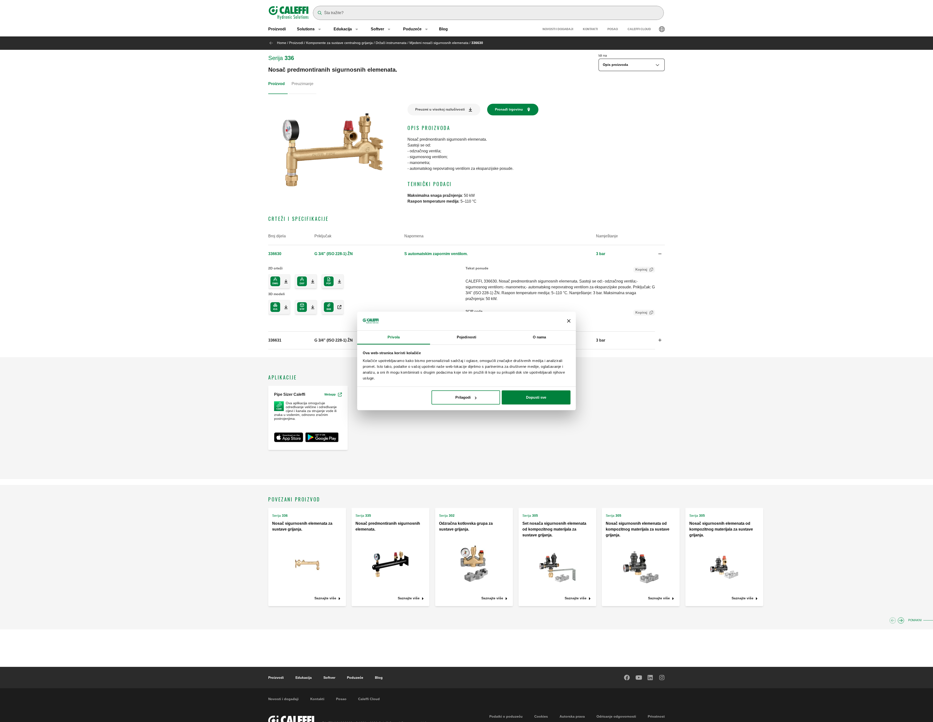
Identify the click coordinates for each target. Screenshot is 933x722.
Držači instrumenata (391, 43)
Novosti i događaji (558, 29)
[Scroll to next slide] (901, 620)
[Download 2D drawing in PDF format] (337, 281)
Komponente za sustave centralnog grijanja (339, 43)
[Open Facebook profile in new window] (627, 677)
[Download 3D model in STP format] (311, 307)
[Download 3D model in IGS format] (284, 307)
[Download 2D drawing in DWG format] (284, 281)
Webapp (330, 394)
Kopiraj (641, 269)
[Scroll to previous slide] (893, 620)
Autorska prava (572, 716)
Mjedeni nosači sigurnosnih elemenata (438, 43)
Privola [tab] (394, 337)
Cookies (541, 716)
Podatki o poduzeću (506, 716)
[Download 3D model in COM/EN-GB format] (337, 307)
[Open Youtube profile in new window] (639, 677)
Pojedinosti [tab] (466, 337)
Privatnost (656, 716)
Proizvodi (277, 29)
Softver (329, 677)
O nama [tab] (539, 337)
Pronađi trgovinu (509, 109)
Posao (612, 29)
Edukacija (303, 677)
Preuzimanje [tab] (302, 84)
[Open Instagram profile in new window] (662, 677)
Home (281, 43)
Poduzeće (355, 677)
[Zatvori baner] (568, 321)
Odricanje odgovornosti (616, 716)
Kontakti (590, 29)
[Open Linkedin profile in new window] (650, 677)
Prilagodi (463, 397)
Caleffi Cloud (639, 29)
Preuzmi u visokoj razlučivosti (440, 109)
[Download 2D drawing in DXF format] (311, 281)
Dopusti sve (536, 397)
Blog (443, 29)
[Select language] (662, 29)
